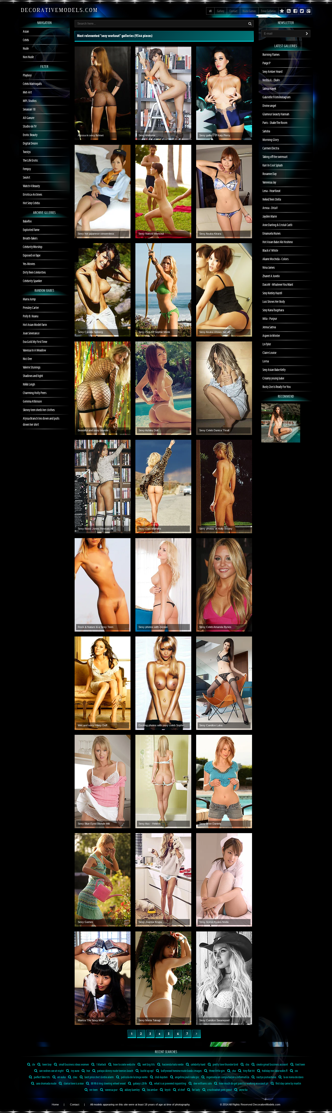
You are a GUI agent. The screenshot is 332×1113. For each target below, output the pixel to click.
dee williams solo (202, 1083)
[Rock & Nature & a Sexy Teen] (103, 585)
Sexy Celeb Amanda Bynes (215, 626)
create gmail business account (272, 1065)
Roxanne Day (269, 174)
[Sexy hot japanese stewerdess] (103, 191)
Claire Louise (269, 353)
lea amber (152, 1090)
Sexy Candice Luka (210, 725)
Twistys (27, 152)
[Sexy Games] (103, 880)
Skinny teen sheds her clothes (39, 410)
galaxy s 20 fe (139, 1083)
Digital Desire (30, 144)
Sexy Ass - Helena (149, 823)
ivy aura (74, 1071)
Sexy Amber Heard (272, 72)
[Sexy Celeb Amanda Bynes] (224, 585)
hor (88, 1071)
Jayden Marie (269, 217)
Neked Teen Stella (271, 200)
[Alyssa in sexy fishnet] (103, 93)
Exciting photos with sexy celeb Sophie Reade (163, 725)
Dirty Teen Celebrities (34, 273)
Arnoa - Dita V (270, 208)
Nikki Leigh (29, 384)
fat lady (196, 1090)
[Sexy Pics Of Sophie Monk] (163, 290)
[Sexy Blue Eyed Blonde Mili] (103, 781)
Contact (233, 11)
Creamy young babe (273, 378)
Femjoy (27, 169)
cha (247, 1065)
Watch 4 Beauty (31, 186)
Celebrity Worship (32, 247)
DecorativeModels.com (266, 1104)
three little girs (217, 1071)
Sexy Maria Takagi (149, 1020)
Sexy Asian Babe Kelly (274, 370)
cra (296, 1071)
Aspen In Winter (271, 336)
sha (234, 1071)
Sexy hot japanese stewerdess (96, 233)
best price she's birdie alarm (99, 1077)
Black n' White (270, 251)
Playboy (27, 75)
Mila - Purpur (269, 319)
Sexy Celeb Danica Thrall (214, 430)
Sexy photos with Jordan (153, 626)
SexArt (26, 178)
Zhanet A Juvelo (271, 276)
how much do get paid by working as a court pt (243, 1083)
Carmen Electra (270, 148)
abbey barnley (132, 1090)
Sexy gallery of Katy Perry (214, 135)
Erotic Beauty (30, 135)
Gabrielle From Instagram (276, 97)
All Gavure (28, 118)
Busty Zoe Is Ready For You (276, 387)
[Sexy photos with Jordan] (163, 585)
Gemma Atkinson (32, 402)
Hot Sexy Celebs (31, 203)
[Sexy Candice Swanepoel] (224, 978)
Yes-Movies (29, 264)
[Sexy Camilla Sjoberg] (103, 290)
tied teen (300, 1065)
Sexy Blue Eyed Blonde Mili (94, 823)
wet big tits (148, 1065)
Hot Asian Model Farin (35, 325)
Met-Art (27, 92)
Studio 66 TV (29, 127)
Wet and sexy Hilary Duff (92, 725)
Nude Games (249, 11)
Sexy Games (85, 921)
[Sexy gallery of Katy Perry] (224, 93)
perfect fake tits (41, 1077)
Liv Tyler (266, 344)
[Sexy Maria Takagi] (163, 978)
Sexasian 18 (29, 109)
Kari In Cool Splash (272, 165)
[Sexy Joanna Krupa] (163, 880)
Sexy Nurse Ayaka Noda (213, 921)
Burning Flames (271, 55)
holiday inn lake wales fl (275, 1071)
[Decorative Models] (59, 10)
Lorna (265, 361)
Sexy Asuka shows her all (214, 332)
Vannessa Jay (269, 182)
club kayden (161, 1077)
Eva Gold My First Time (35, 342)
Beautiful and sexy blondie (93, 430)
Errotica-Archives (32, 195)
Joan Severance (31, 333)
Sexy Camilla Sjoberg (90, 332)
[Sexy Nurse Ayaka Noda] (224, 880)
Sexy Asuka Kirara (210, 233)
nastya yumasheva (266, 1077)
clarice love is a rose (73, 1083)
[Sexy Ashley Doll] (163, 388)
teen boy (47, 1065)
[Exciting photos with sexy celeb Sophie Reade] (163, 683)
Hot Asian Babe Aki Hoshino (277, 242)
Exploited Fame (31, 230)
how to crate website (124, 1065)
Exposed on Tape (31, 256)
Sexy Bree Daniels (210, 823)
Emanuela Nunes (271, 234)
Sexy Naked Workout (151, 233)
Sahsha (266, 131)
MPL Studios (29, 101)
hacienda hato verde (172, 1065)
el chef (181, 1090)
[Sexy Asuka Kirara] (224, 191)
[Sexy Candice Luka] (224, 683)
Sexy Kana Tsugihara (273, 310)
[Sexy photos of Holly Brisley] (224, 486)
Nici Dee (27, 359)
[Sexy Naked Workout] (163, 191)
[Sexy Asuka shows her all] (224, 290)
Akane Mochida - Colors (275, 259)
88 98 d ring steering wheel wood (108, 1083)
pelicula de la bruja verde (134, 1077)
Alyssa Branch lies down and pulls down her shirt (41, 422)
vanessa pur (111, 1090)
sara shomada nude (45, 1083)
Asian (26, 32)
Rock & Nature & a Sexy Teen (95, 626)
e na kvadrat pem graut (219, 1090)
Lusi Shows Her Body (273, 302)
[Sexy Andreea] (163, 93)
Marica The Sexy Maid (91, 1020)
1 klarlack (101, 1065)
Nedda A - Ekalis (271, 80)
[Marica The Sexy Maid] (103, 978)
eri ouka (61, 1077)
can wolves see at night (51, 1071)
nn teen (93, 1090)
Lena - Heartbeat (271, 191)
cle (33, 1065)
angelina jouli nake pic (187, 1077)
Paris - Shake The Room (274, 123)
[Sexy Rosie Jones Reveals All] (103, 486)
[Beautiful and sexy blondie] (103, 388)
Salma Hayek (269, 89)
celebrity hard (197, 1065)
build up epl (147, 1071)
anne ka (243, 1090)
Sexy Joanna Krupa (150, 921)
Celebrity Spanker (32, 281)
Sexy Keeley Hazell (272, 293)
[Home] (210, 11)
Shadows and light (33, 376)
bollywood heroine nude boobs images (181, 1071)
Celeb (26, 40)
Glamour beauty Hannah (275, 114)
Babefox (27, 221)
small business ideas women (73, 1065)
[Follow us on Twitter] (302, 11)
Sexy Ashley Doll (148, 430)
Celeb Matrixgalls (32, 84)
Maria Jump (29, 299)
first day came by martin (288, 1083)
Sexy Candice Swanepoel (214, 1020)
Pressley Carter (31, 308)
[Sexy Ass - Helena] (163, 781)
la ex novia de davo (293, 1077)
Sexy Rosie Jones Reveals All (95, 528)
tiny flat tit (249, 1071)
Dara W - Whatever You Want (277, 285)
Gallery (220, 11)
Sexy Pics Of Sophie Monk (154, 332)
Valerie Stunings (31, 367)
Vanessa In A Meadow (34, 350)
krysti (167, 1090)
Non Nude (28, 57)
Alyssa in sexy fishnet (91, 135)
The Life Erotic (30, 161)
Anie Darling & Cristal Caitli (277, 225)
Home (55, 1104)
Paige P (266, 63)
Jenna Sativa (269, 327)
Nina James (268, 268)
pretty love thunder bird (225, 1065)
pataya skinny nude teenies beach (115, 1071)
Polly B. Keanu (30, 316)
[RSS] (308, 11)
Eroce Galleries (268, 11)
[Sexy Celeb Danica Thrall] (224, 388)
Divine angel (269, 106)
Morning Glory (270, 140)
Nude (26, 49)
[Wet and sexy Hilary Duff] (103, 683)
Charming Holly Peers (34, 393)
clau (74, 1077)
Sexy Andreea (147, 135)
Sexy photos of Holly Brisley (215, 528)
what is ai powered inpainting (170, 1083)
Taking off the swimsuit (275, 157)
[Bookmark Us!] (282, 11)
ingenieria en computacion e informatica (227, 1077)
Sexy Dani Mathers (150, 528)
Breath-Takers (30, 238)
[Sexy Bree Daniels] (224, 781)
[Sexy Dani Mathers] (163, 486)
